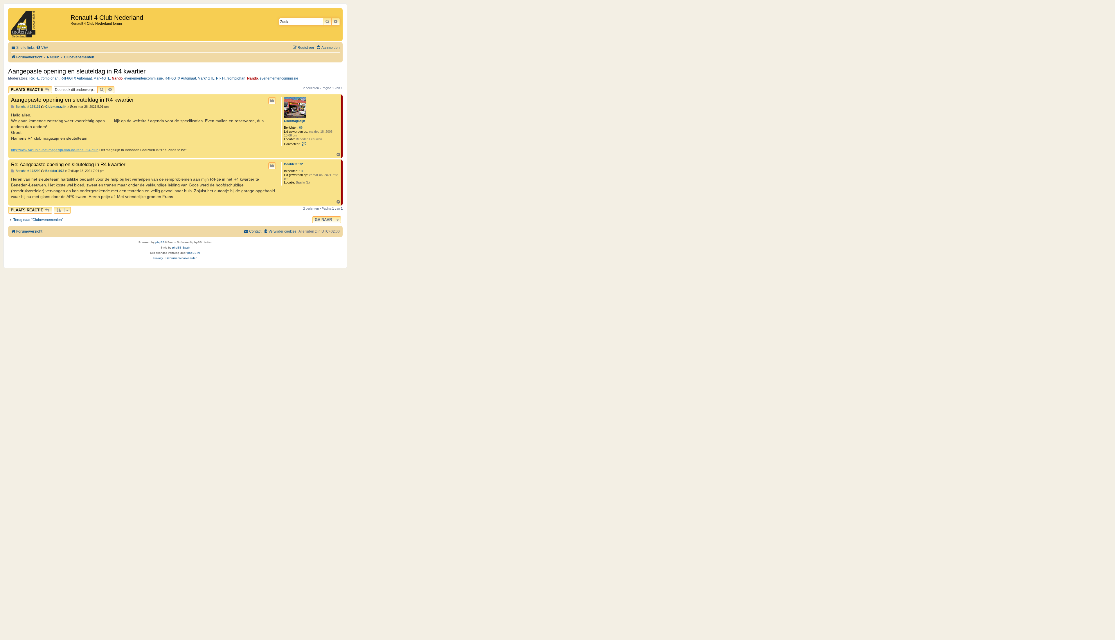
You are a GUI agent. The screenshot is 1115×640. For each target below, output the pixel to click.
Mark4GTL (101, 78)
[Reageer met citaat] (272, 100)
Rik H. (34, 78)
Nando (117, 78)
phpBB (160, 242)
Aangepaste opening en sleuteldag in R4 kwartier (76, 71)
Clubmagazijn (294, 121)
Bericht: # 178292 (27, 171)
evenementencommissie (143, 78)
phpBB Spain (181, 247)
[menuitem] (42, 48)
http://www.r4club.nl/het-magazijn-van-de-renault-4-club (54, 150)
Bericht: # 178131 (27, 107)
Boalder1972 (293, 164)
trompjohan (50, 78)
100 (301, 171)
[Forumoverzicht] (40, 24)
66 (301, 127)
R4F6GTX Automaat (76, 78)
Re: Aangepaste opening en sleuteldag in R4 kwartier (68, 164)
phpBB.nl (193, 252)
